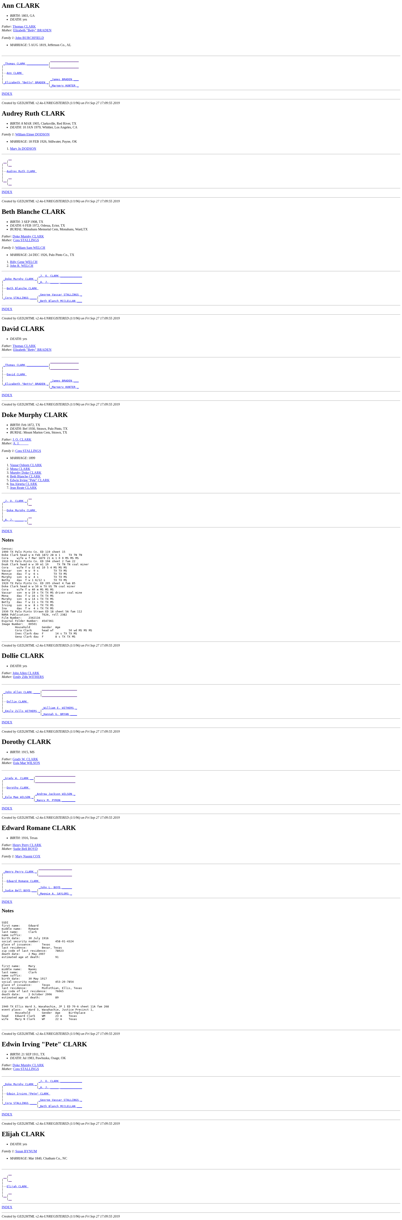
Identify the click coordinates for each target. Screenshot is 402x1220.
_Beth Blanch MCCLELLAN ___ (60, 300)
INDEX (7, 94)
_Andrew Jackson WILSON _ (55, 793)
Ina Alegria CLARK (23, 484)
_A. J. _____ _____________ (60, 282)
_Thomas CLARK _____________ (26, 63)
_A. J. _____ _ (15, 519)
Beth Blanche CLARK (23, 288)
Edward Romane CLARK (23, 881)
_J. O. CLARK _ (15, 500)
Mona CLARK (20, 469)
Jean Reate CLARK (23, 487)
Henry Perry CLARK (27, 845)
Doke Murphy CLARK (28, 236)
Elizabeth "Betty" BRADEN (32, 30)
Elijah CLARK (17, 1186)
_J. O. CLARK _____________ (60, 275)
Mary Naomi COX (27, 856)
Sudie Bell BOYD (25, 849)
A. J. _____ (20, 443)
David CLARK (17, 374)
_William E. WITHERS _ (59, 707)
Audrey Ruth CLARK (22, 171)
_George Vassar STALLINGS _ (60, 294)
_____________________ (59, 689)
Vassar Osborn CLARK (26, 465)
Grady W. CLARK (25, 759)
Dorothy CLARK (18, 787)
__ (10, 158)
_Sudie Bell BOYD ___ (20, 890)
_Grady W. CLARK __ (18, 778)
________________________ (55, 775)
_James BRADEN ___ (64, 79)
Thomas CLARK (24, 26)
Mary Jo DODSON (23, 148)
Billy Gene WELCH (23, 262)
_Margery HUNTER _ (64, 85)
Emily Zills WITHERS (28, 677)
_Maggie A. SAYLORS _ (55, 893)
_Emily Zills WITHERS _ (21, 711)
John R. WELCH (21, 265)
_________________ (64, 60)
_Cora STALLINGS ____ (20, 297)
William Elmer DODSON (32, 134)
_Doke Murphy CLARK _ (20, 278)
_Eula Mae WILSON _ (18, 797)
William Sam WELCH (30, 247)
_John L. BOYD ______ (55, 887)
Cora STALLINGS (26, 240)
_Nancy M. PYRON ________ (55, 800)
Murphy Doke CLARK (25, 472)
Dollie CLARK (17, 701)
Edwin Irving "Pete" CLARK (30, 480)
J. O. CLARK (22, 439)
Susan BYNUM (26, 1151)
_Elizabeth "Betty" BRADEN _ (26, 82)
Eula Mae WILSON (26, 763)
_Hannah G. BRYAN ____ (59, 714)
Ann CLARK (15, 73)
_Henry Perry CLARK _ (20, 871)
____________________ (55, 868)
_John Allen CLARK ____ (21, 692)
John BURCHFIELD (29, 38)
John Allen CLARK (26, 673)
